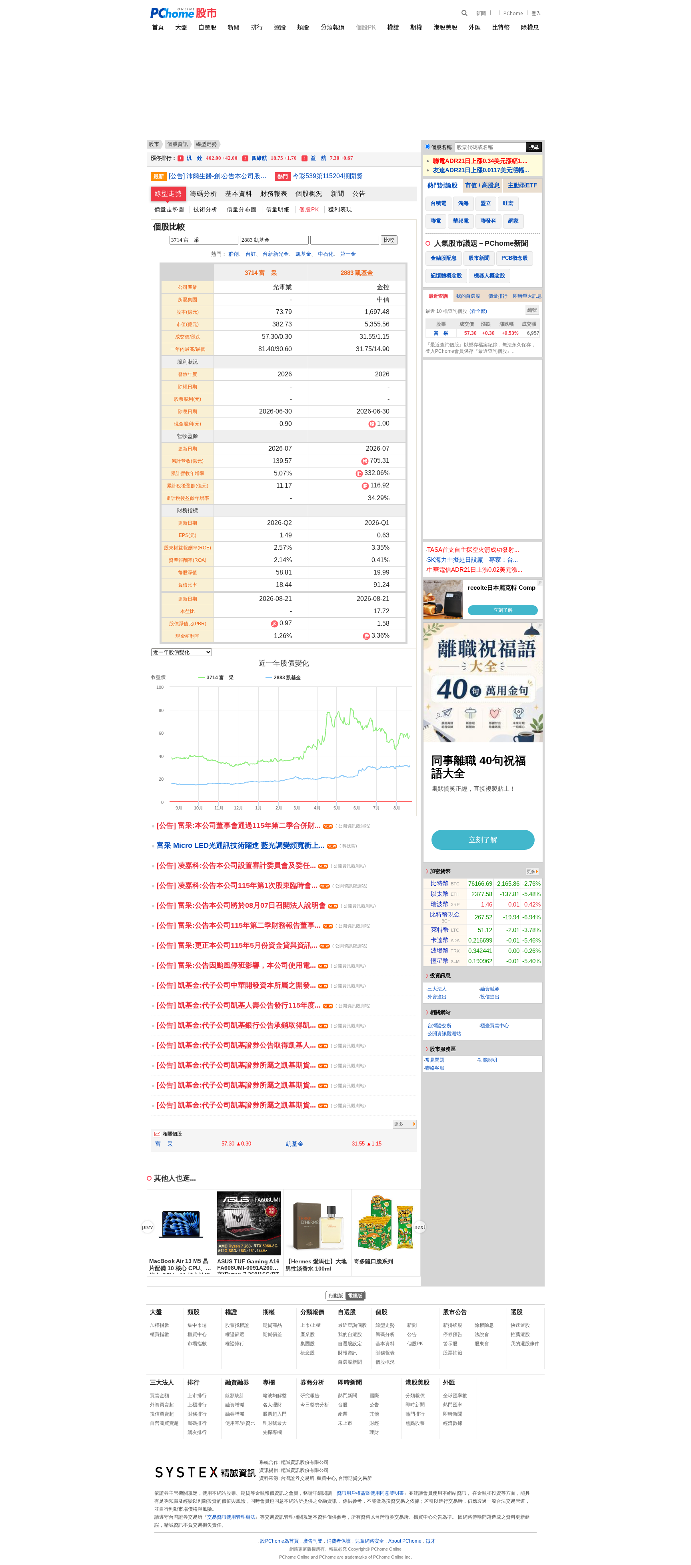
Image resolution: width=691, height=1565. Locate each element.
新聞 (481, 13)
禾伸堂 (208, 158)
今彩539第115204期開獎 (328, 176)
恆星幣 (440, 960)
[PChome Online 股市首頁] (248, 13)
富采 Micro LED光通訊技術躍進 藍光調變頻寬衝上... (257, 845)
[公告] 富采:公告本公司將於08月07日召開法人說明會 (266, 905)
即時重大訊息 (527, 296)
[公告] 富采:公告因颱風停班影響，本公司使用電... (261, 965)
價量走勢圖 (169, 209)
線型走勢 (168, 193)
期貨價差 (272, 1334)
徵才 (430, 1541)
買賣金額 (159, 1395)
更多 (398, 1124)
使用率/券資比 (240, 1423)
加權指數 (159, 1325)
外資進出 (437, 997)
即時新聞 (350, 1382)
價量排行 (497, 296)
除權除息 (484, 1325)
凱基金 (303, 254)
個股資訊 (177, 144)
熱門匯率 (452, 1405)
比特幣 (501, 27)
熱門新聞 (347, 1395)
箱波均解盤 (275, 1395)
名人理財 (272, 1405)
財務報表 (274, 193)
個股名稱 (441, 147)
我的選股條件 (525, 1343)
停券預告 (452, 1334)
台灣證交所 (439, 1025)
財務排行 (197, 1414)
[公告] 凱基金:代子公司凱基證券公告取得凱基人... (261, 1045)
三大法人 (437, 989)
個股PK (366, 27)
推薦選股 (520, 1334)
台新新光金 (276, 254)
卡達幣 (440, 940)
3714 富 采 (261, 272)
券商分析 (312, 1382)
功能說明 (487, 1060)
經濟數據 (452, 1423)
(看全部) (478, 311)
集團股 (307, 1343)
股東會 (482, 1343)
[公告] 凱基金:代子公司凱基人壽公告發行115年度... (264, 1005)
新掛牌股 (452, 1325)
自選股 (207, 27)
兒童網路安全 (369, 1541)
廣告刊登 (312, 1541)
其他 (374, 1414)
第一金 (348, 254)
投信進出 (489, 997)
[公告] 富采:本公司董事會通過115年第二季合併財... (264, 825)
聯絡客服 (434, 1068)
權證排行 (234, 1343)
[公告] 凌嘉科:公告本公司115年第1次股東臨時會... (262, 885)
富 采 (164, 1143)
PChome (513, 13)
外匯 (475, 27)
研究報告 (310, 1395)
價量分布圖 (242, 209)
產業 (342, 1414)
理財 (374, 1432)
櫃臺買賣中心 (494, 1025)
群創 (233, 254)
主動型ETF (522, 185)
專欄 (269, 1382)
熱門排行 (415, 1414)
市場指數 (197, 1343)
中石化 (326, 254)
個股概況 (309, 193)
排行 (257, 27)
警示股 (450, 1343)
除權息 (530, 27)
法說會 (482, 1334)
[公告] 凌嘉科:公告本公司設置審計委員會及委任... (261, 865)
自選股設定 (350, 1343)
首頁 (158, 27)
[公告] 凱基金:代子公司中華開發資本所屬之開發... (261, 985)
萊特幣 (440, 929)
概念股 (307, 1353)
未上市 (345, 1423)
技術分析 (206, 209)
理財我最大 (275, 1423)
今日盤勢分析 (314, 1405)
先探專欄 (272, 1432)
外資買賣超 (162, 1405)
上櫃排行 (197, 1405)
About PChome (404, 1541)
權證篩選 (234, 1334)
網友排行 (197, 1432)
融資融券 (489, 989)
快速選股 (520, 1325)
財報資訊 (347, 1353)
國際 (374, 1395)
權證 (393, 27)
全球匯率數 (455, 1395)
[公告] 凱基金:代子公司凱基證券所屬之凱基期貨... (261, 1065)
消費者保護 (339, 1541)
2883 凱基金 (357, 272)
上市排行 (197, 1395)
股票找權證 (237, 1325)
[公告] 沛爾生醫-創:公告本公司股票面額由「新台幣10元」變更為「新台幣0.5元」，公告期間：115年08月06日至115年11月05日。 (219, 176)
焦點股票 (415, 1423)
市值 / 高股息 (482, 185)
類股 (303, 27)
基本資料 (238, 193)
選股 (280, 27)
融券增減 (234, 1414)
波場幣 (440, 950)
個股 (381, 1311)
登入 (536, 13)
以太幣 (440, 893)
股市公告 (455, 1311)
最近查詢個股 (352, 1325)
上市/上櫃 (310, 1325)
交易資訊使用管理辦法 (231, 1517)
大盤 (181, 27)
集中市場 (197, 1325)
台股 (342, 1405)
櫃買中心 (197, 1334)
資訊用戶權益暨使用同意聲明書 (370, 1493)
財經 (374, 1423)
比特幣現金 (445, 914)
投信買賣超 (162, 1414)
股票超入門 (275, 1414)
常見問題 (434, 1060)
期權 (416, 27)
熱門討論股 (442, 185)
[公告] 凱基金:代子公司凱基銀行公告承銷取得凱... (261, 1025)
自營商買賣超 (164, 1423)
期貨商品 (272, 1325)
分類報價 (333, 27)
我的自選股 (468, 296)
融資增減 (234, 1405)
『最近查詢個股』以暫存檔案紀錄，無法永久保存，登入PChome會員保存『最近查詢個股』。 (480, 348)
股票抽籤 (452, 1353)
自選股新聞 (350, 1362)
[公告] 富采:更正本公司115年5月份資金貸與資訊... (262, 945)
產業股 (307, 1334)
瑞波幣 (440, 904)
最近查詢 (438, 296)
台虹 (251, 254)
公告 (359, 193)
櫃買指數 (159, 1334)
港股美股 (445, 27)
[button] (420, 1227)
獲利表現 (340, 209)
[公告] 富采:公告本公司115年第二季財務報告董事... (264, 925)
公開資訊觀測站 (444, 1033)
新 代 (276, 158)
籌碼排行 (197, 1423)
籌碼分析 (203, 193)
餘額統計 (234, 1395)
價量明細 (278, 209)
